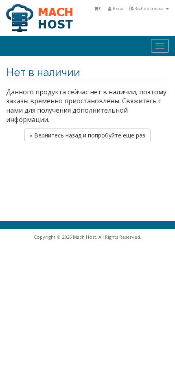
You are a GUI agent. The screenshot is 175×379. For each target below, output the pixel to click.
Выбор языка (149, 8)
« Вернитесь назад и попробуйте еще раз (87, 135)
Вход (117, 8)
